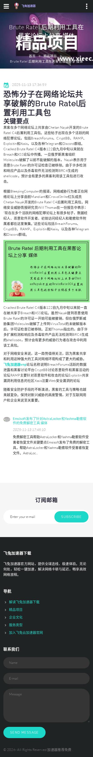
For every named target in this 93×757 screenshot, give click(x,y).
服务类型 (16, 625)
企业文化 (16, 617)
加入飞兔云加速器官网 (26, 632)
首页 (32, 56)
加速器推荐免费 (59, 750)
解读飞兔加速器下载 (24, 602)
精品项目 (50, 56)
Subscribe (71, 517)
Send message (24, 732)
